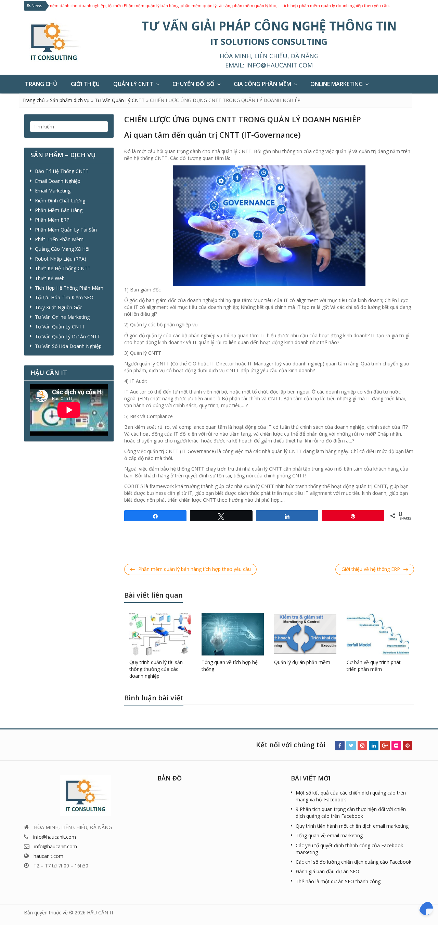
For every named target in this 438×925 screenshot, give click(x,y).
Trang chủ (33, 100)
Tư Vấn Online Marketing (62, 317)
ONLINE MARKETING (336, 84)
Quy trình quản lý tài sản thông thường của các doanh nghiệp (156, 669)
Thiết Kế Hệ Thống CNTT (63, 268)
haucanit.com (48, 856)
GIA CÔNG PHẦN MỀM (262, 84)
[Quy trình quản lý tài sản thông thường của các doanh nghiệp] (160, 633)
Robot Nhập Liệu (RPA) (60, 258)
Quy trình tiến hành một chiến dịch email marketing (352, 826)
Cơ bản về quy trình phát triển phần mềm (374, 665)
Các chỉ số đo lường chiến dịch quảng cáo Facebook (353, 862)
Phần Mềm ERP (52, 219)
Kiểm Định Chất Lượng (60, 200)
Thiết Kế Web (50, 278)
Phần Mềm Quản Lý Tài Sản (66, 229)
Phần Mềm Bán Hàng (58, 210)
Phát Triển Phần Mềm (59, 239)
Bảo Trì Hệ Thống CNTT (62, 171)
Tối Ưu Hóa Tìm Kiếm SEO (64, 297)
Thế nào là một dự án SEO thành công (338, 881)
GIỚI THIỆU (85, 84)
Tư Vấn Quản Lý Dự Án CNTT (67, 336)
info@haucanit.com (279, 65)
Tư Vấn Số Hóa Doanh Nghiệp (68, 346)
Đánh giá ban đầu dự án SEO (327, 871)
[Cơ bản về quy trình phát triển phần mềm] (378, 633)
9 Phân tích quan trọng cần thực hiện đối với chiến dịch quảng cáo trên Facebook (351, 812)
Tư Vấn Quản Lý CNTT (120, 100)
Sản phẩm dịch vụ (70, 100)
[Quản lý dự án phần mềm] (305, 633)
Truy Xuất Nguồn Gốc (58, 307)
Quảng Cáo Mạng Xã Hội (62, 249)
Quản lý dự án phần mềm (302, 662)
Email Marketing (52, 190)
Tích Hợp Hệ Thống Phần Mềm (69, 288)
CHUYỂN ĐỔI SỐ (193, 84)
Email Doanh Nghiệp (57, 181)
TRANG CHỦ (41, 84)
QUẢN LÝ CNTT (133, 84)
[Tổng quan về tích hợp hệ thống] (233, 633)
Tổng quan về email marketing (329, 835)
